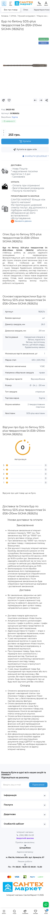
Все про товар (11, 10)
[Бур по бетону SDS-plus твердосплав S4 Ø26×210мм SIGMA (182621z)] (25, 65)
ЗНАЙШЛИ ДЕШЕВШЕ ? (36, 156)
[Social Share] (46, 100)
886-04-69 (26, 835)
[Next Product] (41, 100)
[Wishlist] (9, 100)
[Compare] (3, 100)
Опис (25, 10)
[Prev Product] (35, 100)
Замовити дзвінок (23, 221)
